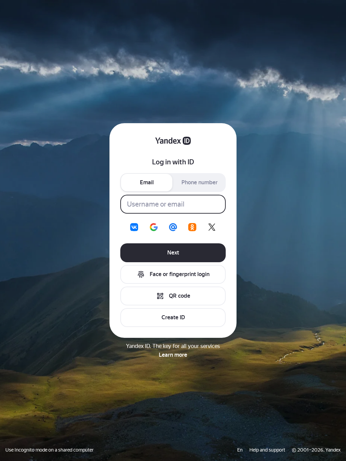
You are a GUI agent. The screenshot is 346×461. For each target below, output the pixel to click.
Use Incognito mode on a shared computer (49, 450)
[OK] (192, 227)
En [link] (240, 450)
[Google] (153, 227)
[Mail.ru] (173, 227)
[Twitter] (211, 227)
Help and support (267, 450)
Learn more (173, 355)
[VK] (134, 227)
